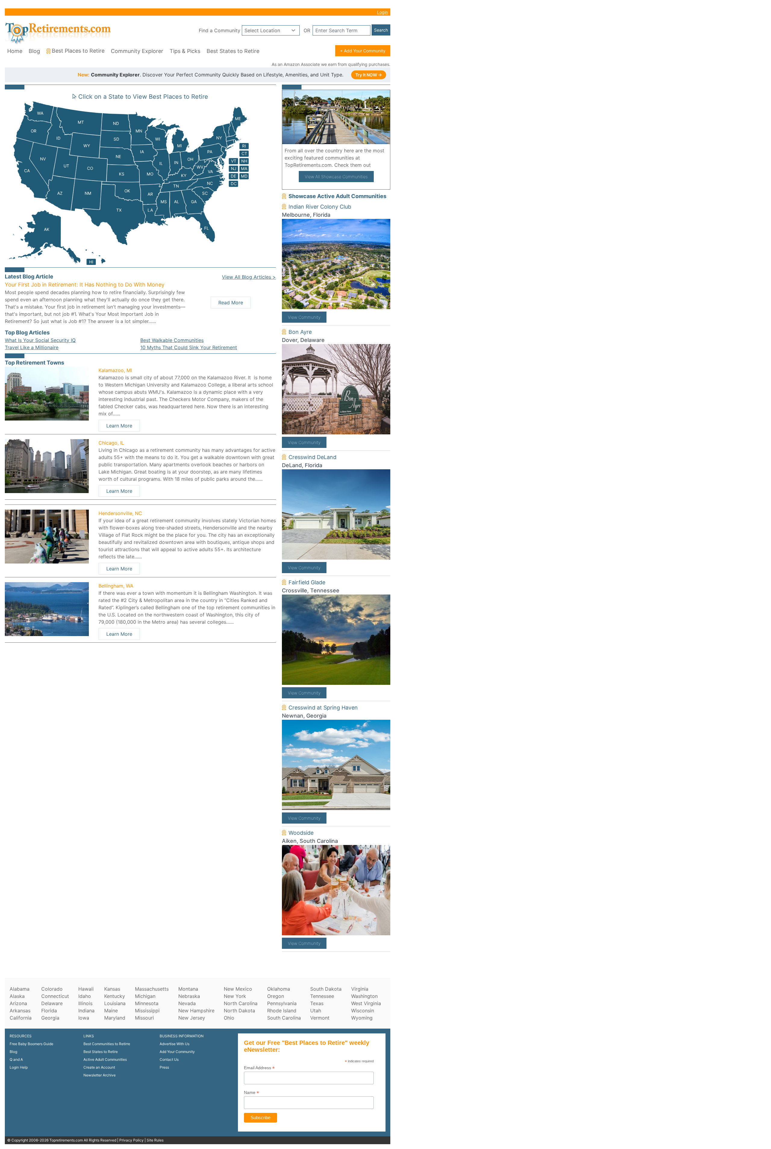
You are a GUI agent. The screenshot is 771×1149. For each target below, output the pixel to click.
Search (381, 30)
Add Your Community (177, 1051)
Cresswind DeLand (312, 457)
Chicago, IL (111, 443)
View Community (304, 317)
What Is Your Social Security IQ (40, 340)
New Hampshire (196, 1011)
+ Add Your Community (363, 50)
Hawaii (86, 989)
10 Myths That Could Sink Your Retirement (188, 347)
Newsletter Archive (99, 1075)
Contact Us (169, 1059)
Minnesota (146, 1003)
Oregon (275, 996)
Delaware (52, 1003)
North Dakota (239, 1011)
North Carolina (241, 1003)
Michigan (145, 996)
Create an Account (99, 1067)
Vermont (319, 1018)
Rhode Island (281, 1011)
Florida (49, 1011)
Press (164, 1067)
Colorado (52, 989)
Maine (111, 1011)
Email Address (259, 1068)
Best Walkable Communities (172, 340)
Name (251, 1092)
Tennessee (322, 996)
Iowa (83, 1018)
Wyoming (362, 1018)
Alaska (17, 996)
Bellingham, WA (115, 586)
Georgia (50, 1018)
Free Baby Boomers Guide (31, 1044)
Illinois (85, 1003)
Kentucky (114, 996)
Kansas (112, 989)
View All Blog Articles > (249, 277)
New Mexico (238, 989)
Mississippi (147, 1011)
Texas (316, 1003)
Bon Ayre (300, 332)
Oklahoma (278, 989)
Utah (315, 1011)
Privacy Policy (131, 1140)
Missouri (144, 1018)
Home (14, 51)
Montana (188, 989)
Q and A (16, 1059)
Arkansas (20, 1011)
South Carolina (284, 1018)
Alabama (20, 989)
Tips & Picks (185, 51)
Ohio (229, 1018)
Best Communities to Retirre (106, 1044)
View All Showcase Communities (336, 176)
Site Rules (155, 1140)
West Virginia (366, 1003)
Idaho (84, 996)
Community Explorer (137, 51)
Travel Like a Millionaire (31, 347)
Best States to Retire (233, 51)
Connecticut (55, 996)
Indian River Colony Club (320, 206)
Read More (230, 303)
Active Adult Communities (105, 1059)
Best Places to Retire (78, 51)
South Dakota (326, 989)
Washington (364, 996)
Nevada (187, 1003)
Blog (34, 51)
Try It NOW (368, 74)
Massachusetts (152, 989)
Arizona (18, 1003)
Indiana (86, 1011)
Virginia (359, 989)
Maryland (114, 1018)
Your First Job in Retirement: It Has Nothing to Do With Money (84, 284)
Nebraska (189, 996)
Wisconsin (362, 1011)
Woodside (301, 833)
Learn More (119, 426)
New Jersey (191, 1018)
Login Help (19, 1067)
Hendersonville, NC (120, 513)
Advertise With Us (174, 1044)
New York (235, 996)
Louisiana (115, 1003)
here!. (379, 165)
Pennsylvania (282, 1003)
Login (382, 12)
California (21, 1018)
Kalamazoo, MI (115, 370)
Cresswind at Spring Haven (323, 707)
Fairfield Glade (307, 582)
